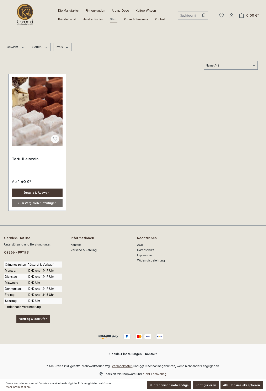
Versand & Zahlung (84, 250)
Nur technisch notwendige (169, 385)
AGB (140, 245)
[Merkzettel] (222, 15)
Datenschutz (145, 250)
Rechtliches (147, 238)
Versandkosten (122, 366)
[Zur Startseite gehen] (25, 14)
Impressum (144, 255)
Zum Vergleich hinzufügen (37, 203)
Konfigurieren (206, 385)
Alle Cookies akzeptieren (241, 385)
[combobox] (188, 15)
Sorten (37, 47)
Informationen (82, 238)
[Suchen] (203, 15)
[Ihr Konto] (231, 15)
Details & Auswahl (37, 192)
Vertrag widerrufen (33, 319)
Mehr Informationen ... (19, 387)
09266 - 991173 (16, 252)
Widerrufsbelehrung (151, 260)
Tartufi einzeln (25, 159)
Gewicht (13, 47)
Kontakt (76, 245)
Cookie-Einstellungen (125, 354)
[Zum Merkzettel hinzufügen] (55, 139)
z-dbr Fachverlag (154, 373)
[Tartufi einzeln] (37, 111)
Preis (60, 47)
